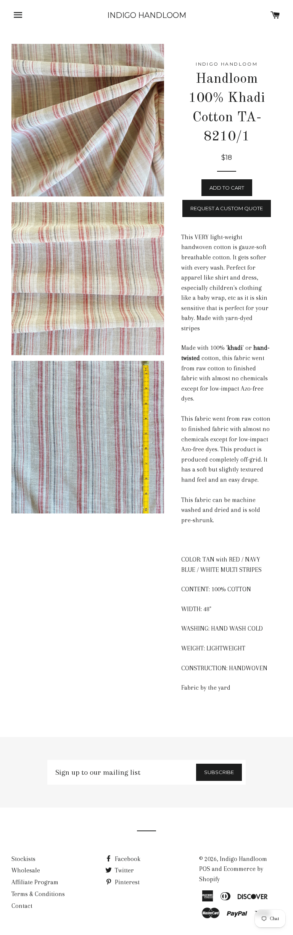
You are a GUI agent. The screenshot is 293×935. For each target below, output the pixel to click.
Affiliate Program (34, 882)
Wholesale (25, 870)
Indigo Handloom (146, 15)
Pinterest (126, 882)
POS (204, 868)
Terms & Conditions (38, 894)
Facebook (126, 859)
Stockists (23, 859)
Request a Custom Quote (226, 208)
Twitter (123, 870)
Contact (21, 905)
